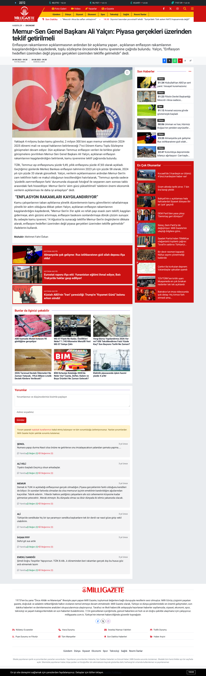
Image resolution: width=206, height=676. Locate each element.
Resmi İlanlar (140, 14)
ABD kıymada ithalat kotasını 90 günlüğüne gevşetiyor (31, 340)
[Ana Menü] (191, 9)
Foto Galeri (60, 8)
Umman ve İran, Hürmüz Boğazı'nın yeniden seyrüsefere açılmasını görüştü (173, 126)
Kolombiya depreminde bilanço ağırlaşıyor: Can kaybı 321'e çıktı (173, 154)
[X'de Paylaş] (169, 60)
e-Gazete (109, 8)
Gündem (56, 14)
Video (77, 8)
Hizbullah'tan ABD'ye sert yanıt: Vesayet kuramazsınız (174, 84)
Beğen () (33, 453)
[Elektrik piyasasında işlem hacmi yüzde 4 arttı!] (111, 360)
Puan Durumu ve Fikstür (27, 636)
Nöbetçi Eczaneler (24, 630)
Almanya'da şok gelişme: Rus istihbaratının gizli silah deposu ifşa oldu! (174, 140)
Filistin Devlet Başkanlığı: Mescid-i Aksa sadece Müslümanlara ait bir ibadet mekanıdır (174, 98)
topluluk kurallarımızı (42, 429)
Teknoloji (114, 14)
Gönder (21, 420)
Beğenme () (47, 453)
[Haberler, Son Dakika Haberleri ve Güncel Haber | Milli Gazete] (25, 13)
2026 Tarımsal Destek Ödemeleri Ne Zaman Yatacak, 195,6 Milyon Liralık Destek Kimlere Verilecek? (33, 376)
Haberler (17, 25)
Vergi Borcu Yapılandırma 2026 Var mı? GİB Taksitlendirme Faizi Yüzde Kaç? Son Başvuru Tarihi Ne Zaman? (111, 341)
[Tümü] (190, 71)
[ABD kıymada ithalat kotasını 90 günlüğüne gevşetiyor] (33, 325)
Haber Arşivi (159, 636)
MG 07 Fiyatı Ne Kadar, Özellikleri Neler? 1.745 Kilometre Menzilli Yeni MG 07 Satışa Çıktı (72, 341)
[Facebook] (98, 621)
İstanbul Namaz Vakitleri (119, 630)
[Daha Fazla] (180, 60)
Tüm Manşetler (69, 636)
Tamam (191, 672)
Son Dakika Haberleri (117, 636)
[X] (103, 621)
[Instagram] (108, 621)
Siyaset (79, 14)
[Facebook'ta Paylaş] (164, 60)
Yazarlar (92, 8)
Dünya (68, 14)
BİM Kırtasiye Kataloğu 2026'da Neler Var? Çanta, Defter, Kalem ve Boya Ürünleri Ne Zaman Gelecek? (71, 376)
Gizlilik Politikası (112, 672)
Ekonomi (92, 14)
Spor (103, 14)
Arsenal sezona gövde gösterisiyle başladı (172, 112)
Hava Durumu (68, 630)
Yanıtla (22, 453)
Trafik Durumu (160, 630)
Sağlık (126, 14)
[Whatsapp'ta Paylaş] (174, 60)
